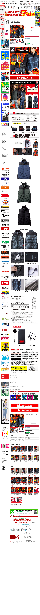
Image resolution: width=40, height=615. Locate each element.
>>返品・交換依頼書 (5, 365)
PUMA (6, 21)
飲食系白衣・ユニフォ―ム (5, 155)
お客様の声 (29, 4)
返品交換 (21, 4)
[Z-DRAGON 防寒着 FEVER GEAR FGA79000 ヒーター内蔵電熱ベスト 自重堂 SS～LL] (19, 450)
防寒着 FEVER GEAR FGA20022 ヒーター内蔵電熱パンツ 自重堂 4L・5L (30, 494)
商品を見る (29, 476)
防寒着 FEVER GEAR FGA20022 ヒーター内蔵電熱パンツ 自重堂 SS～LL (19, 494)
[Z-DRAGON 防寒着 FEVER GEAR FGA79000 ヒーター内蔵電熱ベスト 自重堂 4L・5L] (13, 450)
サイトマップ (33, 4)
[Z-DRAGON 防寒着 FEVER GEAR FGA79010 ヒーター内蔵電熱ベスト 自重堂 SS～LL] (30, 482)
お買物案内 (24, 4)
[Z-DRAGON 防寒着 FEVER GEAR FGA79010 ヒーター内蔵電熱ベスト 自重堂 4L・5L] (24, 459)
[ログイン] (21, 3)
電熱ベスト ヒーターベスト (16, 21)
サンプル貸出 (37, 4)
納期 (26, 4)
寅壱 (6, 22)
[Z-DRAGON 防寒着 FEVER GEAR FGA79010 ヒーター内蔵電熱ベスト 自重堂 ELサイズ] (13, 459)
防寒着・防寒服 (12, 21)
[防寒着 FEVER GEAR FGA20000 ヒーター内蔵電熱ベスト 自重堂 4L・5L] (13, 482)
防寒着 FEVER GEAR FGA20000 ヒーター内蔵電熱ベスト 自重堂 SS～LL (30, 452)
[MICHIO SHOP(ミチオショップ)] (37, 3)
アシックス (5, 23)
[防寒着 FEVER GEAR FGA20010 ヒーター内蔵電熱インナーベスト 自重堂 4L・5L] (19, 459)
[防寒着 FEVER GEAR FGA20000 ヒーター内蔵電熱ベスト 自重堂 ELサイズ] (24, 450)
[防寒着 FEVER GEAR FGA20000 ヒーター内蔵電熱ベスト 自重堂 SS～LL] (30, 450)
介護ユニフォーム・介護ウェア (5, 154)
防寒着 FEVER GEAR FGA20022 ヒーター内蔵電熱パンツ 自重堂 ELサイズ (24, 494)
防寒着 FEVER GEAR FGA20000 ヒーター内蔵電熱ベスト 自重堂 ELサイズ (24, 452)
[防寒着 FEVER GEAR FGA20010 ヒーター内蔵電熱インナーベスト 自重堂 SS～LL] (30, 459)
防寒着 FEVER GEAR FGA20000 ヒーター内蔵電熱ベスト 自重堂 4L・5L (13, 484)
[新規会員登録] (24, 3)
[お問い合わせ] (31, 3)
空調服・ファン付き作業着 (5, 132)
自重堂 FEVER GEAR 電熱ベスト (17, 22)
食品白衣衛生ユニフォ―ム (5, 156)
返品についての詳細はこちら (29, 430)
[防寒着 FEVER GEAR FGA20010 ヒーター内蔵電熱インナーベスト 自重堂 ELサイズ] (19, 472)
